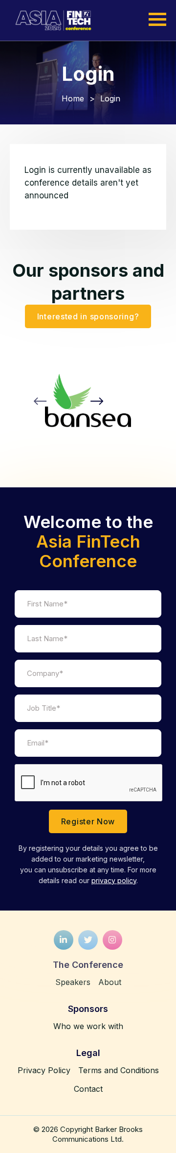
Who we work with (88, 1026)
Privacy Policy (44, 1070)
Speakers (72, 982)
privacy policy (113, 880)
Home (73, 98)
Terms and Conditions (118, 1070)
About (109, 982)
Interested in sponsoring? (88, 316)
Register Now (88, 821)
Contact (88, 1089)
